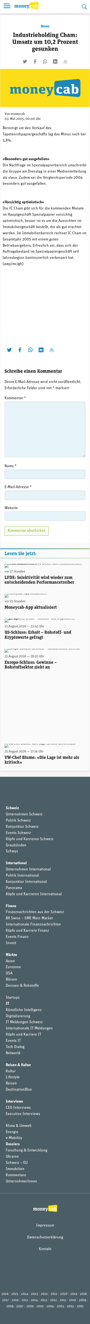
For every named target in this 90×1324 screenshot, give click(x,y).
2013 (44, 1300)
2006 (30, 1306)
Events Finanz (17, 937)
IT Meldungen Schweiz (24, 1022)
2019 (73, 1294)
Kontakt (45, 1249)
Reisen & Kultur (18, 1065)
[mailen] (65, 61)
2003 (60, 1306)
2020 (63, 1294)
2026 (4, 1294)
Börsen (11, 979)
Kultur (11, 1071)
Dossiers (13, 1144)
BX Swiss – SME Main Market (29, 918)
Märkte (11, 955)
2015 (24, 1300)
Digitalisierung (18, 1016)
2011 (63, 1300)
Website (11, 508)
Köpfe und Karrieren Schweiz (30, 839)
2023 (34, 1294)
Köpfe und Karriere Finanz (27, 931)
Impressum (45, 1225)
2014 (34, 1300)
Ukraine (12, 1157)
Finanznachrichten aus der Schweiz (35, 912)
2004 (50, 1306)
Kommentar (15, 398)
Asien (10, 961)
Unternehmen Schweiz (24, 814)
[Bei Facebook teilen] (35, 61)
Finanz (11, 906)
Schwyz (12, 851)
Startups (13, 998)
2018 (83, 1294)
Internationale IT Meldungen (29, 1028)
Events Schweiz (18, 833)
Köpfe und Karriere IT (23, 1035)
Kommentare (16, 1175)
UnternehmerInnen (21, 1181)
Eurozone (13, 967)
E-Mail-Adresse (18, 487)
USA (9, 973)
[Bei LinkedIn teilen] (55, 61)
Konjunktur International (26, 882)
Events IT (13, 1041)
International (16, 863)
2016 (15, 1300)
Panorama (14, 888)
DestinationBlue (19, 1090)
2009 (82, 1300)
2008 (9, 1306)
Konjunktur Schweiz (22, 827)
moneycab (18, 114)
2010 (72, 1300)
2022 (44, 1294)
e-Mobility (14, 1138)
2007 (20, 1306)
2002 (70, 1306)
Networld (13, 1053)
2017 (5, 1300)
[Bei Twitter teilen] (25, 61)
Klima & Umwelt (18, 1126)
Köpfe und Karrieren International (34, 894)
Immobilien (15, 1169)
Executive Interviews (23, 1114)
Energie (12, 1132)
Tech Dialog (15, 1047)
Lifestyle (13, 1077)
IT (7, 1004)
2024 (24, 1294)
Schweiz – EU (17, 1163)
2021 (54, 1294)
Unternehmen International (28, 869)
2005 (40, 1306)
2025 (14, 1294)
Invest (11, 943)
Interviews (14, 1102)
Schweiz (12, 808)
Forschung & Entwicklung (26, 1150)
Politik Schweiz (18, 821)
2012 (53, 1300)
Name (11, 466)
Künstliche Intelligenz (24, 1010)
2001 (80, 1306)
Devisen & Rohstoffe (22, 986)
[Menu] (7, 6)
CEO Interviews (18, 1108)
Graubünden (16, 845)
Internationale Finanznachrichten (33, 924)
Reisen (11, 1083)
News (45, 26)
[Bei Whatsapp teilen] (45, 61)
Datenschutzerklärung (45, 1237)
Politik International (22, 876)
